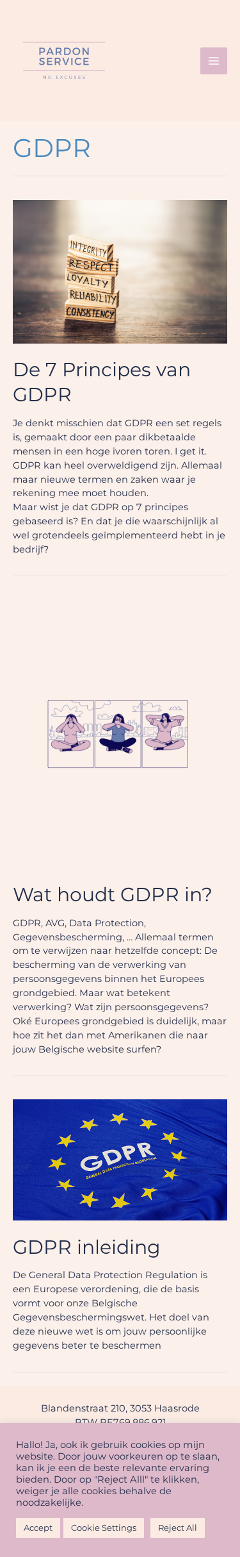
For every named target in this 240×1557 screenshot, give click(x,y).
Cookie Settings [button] (103, 1527)
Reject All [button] (177, 1527)
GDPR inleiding (87, 1247)
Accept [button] (38, 1527)
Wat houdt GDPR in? (112, 894)
